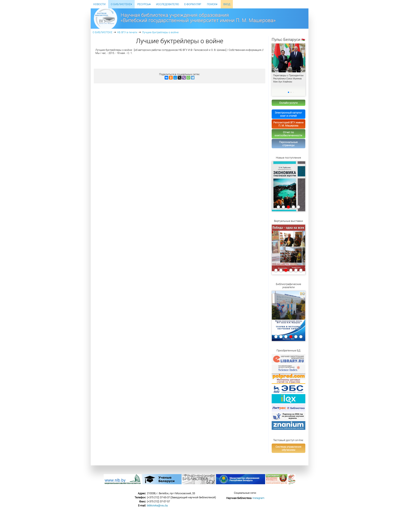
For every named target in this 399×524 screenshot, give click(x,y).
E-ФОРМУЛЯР (192, 4)
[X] (179, 78)
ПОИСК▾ (212, 4)
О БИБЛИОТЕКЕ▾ (121, 4)
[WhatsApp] (188, 78)
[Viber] (184, 78)
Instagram (258, 498)
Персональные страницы (288, 143)
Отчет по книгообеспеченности (288, 134)
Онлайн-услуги (288, 102)
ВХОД (226, 4)
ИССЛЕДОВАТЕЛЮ (167, 4)
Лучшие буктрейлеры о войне (160, 32)
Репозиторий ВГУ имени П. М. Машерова (288, 124)
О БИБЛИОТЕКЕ (102, 32)
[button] (302, 69)
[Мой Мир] (175, 78)
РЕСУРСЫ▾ (144, 4)
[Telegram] (193, 78)
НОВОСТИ (99, 4)
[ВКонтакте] (166, 78)
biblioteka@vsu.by (157, 505)
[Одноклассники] (171, 78)
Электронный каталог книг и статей (288, 114)
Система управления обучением (288, 448)
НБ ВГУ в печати (127, 32)
